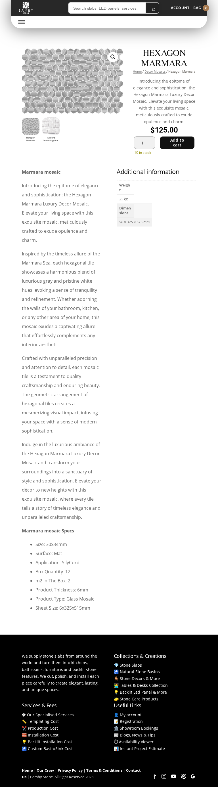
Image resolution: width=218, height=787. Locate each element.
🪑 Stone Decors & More (137, 678)
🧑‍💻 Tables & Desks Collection (141, 685)
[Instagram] (163, 776)
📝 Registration (128, 721)
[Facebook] (154, 776)
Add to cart (177, 142)
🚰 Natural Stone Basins (137, 671)
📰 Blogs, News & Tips (135, 735)
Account (180, 7)
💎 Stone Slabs (128, 665)
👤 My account (128, 714)
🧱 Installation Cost (40, 735)
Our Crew (45, 770)
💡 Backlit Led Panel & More (140, 692)
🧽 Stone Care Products (136, 699)
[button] (113, 57)
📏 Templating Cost (40, 721)
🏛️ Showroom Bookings (136, 728)
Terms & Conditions (104, 770)
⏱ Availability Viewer (134, 741)
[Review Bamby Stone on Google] (192, 776)
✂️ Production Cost (40, 728)
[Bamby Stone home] (25, 8)
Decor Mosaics (154, 71)
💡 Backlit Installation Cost (47, 741)
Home (137, 71)
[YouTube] (173, 776)
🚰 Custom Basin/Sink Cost (47, 748)
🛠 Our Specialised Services (48, 714)
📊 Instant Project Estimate (139, 748)
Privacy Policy (70, 770)
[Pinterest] (183, 776)
